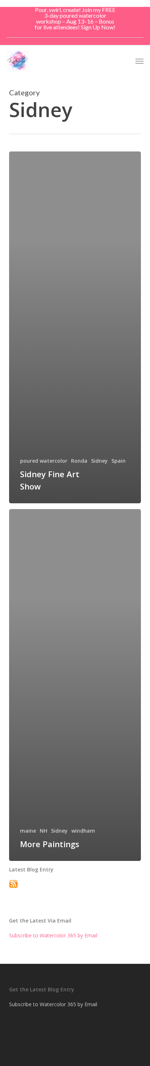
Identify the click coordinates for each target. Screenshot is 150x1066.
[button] (139, 60)
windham (83, 830)
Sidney (99, 460)
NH (43, 830)
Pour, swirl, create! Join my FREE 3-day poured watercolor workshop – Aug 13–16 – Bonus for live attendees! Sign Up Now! (75, 18)
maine (28, 830)
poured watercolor (43, 460)
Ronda (79, 460)
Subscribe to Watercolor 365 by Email (53, 935)
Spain (118, 460)
